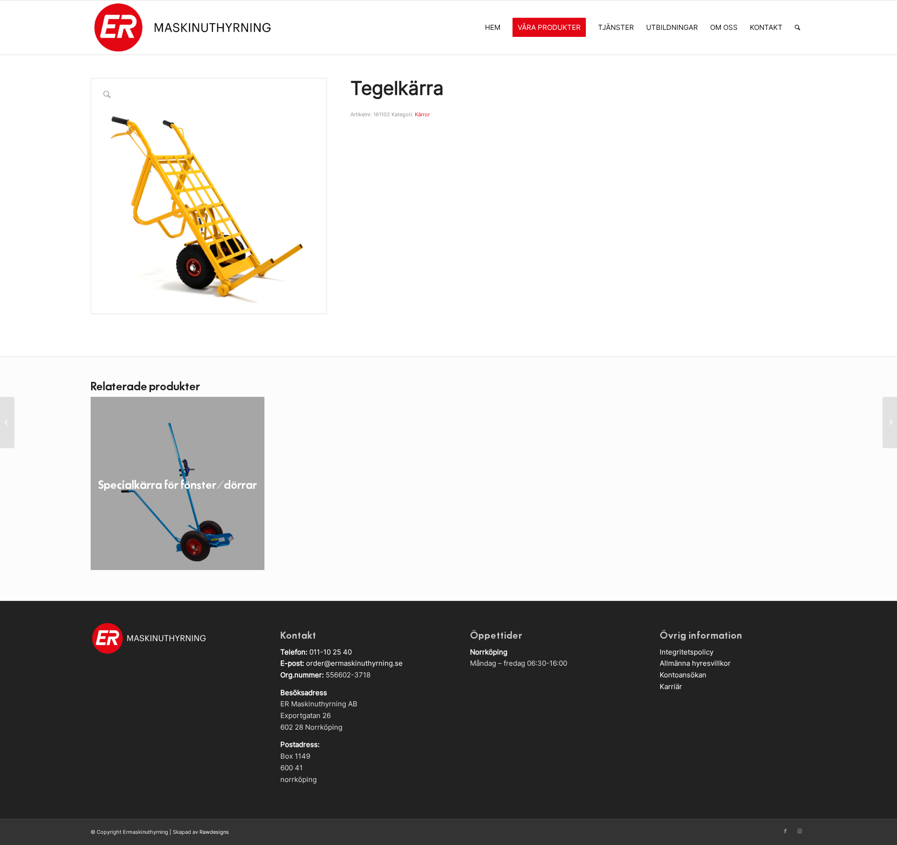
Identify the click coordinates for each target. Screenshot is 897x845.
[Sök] (797, 27)
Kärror (422, 114)
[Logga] (182, 27)
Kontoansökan (683, 674)
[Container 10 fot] (7, 422)
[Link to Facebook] (785, 831)
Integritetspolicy (686, 652)
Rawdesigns (214, 832)
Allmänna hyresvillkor (695, 663)
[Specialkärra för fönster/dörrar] (890, 422)
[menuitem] (492, 27)
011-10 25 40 (330, 652)
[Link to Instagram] (799, 831)
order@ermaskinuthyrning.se (354, 663)
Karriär (671, 686)
